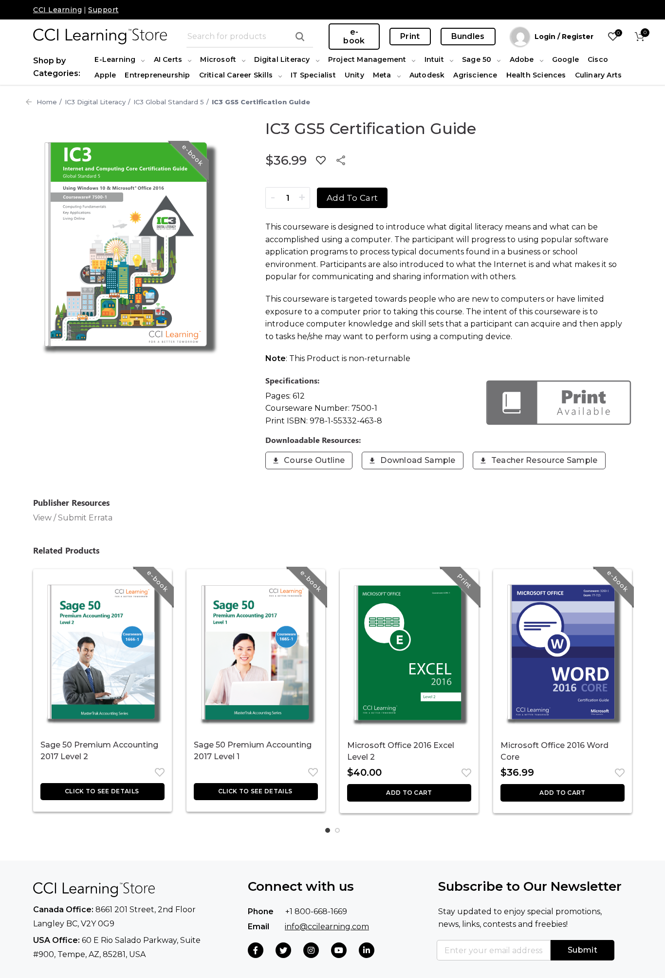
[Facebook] (255, 950)
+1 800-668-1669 (316, 911)
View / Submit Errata (72, 517)
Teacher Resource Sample (544, 460)
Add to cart (352, 198)
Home (47, 102)
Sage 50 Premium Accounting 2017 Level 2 (99, 750)
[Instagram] (311, 950)
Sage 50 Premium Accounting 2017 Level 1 (253, 750)
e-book (354, 36)
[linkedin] (366, 950)
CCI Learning (57, 9)
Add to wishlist (321, 160)
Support (103, 9)
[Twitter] (283, 950)
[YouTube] (339, 950)
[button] (409, 793)
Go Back (29, 102)
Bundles (468, 36)
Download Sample (418, 460)
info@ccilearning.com (327, 926)
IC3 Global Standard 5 (168, 102)
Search (300, 36)
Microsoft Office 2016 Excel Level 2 (400, 751)
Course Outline (314, 460)
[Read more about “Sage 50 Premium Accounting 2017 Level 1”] (256, 791)
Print (410, 36)
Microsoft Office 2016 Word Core (554, 751)
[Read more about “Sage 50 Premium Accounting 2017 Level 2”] (102, 791)
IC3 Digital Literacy (95, 102)
